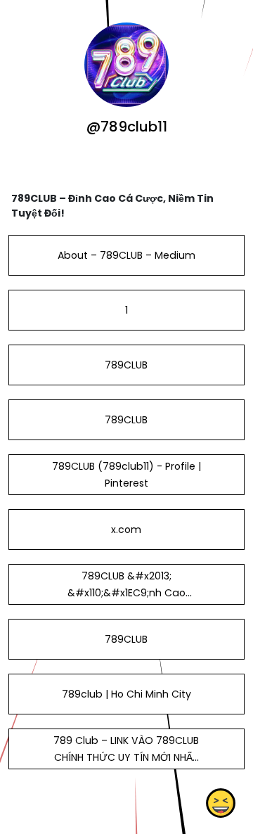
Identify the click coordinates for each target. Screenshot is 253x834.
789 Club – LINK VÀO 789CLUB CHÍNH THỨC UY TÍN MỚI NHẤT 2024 (126, 757)
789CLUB (126, 365)
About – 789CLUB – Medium (126, 255)
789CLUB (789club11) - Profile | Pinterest (126, 474)
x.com (126, 529)
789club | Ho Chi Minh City (126, 694)
